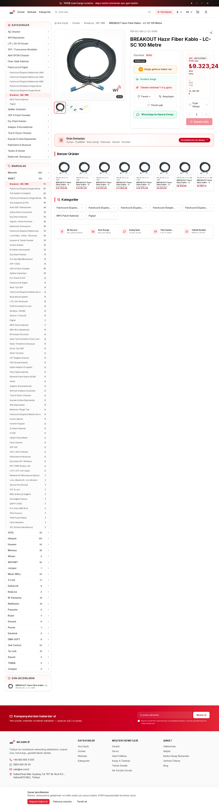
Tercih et (82, 801)
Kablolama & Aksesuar (19, 144)
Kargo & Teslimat (121, 760)
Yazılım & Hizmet (16, 150)
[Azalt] (189, 114)
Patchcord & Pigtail (18, 67)
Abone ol (201, 715)
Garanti (115, 746)
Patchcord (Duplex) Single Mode (25, 90)
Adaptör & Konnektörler (20, 127)
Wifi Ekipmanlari (16, 37)
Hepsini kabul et (38, 801)
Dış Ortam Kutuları (17, 121)
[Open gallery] (90, 65)
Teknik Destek (119, 765)
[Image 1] (60, 107)
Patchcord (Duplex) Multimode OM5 (26, 81)
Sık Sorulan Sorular (122, 770)
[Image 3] (83, 107)
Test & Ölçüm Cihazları (19, 133)
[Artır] (206, 114)
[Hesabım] (206, 12)
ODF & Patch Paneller (19, 115)
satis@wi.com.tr (21, 769)
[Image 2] (72, 107)
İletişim (166, 751)
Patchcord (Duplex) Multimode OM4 (27, 77)
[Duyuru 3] (202, 3)
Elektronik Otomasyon (19, 156)
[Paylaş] (211, 33)
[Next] (120, 65)
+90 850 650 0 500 (23, 759)
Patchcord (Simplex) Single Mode (25, 86)
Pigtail (13, 104)
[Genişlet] (48, 32)
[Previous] (59, 65)
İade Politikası (119, 756)
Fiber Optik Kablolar (18, 61)
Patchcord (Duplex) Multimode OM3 (27, 72)
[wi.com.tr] (12, 12)
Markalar (32, 12)
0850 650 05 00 (22, 764)
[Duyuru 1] (192, 3)
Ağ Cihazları (14, 31)
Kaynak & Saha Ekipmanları (22, 139)
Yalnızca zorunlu (62, 801)
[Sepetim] (197, 12)
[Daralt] (48, 67)
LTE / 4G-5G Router (18, 43)
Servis (115, 751)
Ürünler (21, 12)
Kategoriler (45, 12)
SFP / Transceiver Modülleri (22, 49)
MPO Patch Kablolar (19, 99)
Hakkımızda (169, 746)
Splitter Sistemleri (17, 109)
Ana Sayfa (83, 746)
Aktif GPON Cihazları (18, 55)
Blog (165, 765)
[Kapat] (208, 3)
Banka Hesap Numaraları (176, 756)
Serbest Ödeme (171, 760)
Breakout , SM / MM (19, 95)
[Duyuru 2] (197, 3)
